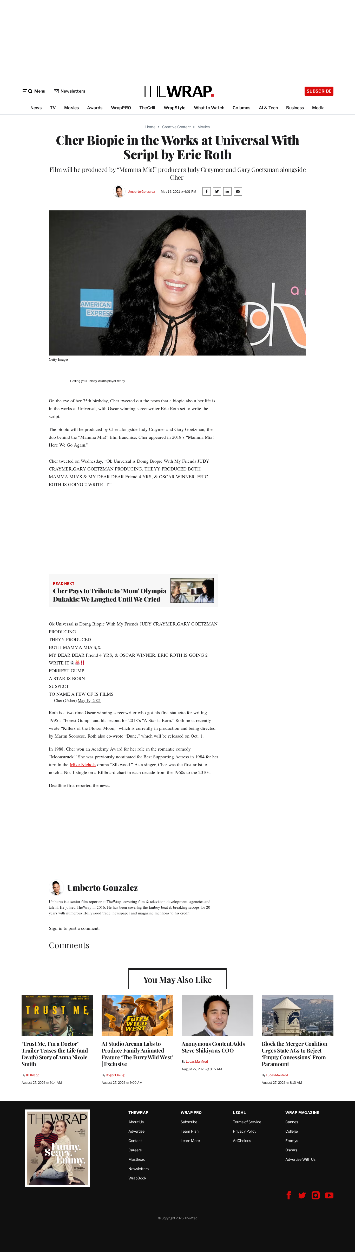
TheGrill (147, 107)
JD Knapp (32, 1075)
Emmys (291, 1140)
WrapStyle (175, 107)
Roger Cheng (115, 1075)
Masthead (136, 1159)
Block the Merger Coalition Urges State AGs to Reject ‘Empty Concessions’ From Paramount (294, 1053)
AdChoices (242, 1140)
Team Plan (190, 1131)
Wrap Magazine (302, 1112)
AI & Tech (268, 107)
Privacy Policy (244, 1131)
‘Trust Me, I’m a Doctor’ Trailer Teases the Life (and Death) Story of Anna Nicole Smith (55, 1053)
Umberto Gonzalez (141, 191)
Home (150, 127)
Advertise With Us (300, 1159)
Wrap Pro (191, 1112)
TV (53, 107)
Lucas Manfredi (197, 1061)
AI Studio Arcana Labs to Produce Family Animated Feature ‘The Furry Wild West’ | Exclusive (137, 1053)
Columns (241, 107)
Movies (71, 107)
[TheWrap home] (177, 91)
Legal (239, 1112)
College (291, 1131)
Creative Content (176, 127)
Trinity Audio (97, 381)
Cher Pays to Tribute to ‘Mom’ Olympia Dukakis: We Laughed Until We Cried (109, 594)
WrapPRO (121, 107)
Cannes (291, 1122)
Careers (135, 1150)
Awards (94, 107)
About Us (136, 1122)
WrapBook (137, 1178)
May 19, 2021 (89, 700)
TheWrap (138, 1112)
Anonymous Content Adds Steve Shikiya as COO (213, 1047)
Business (295, 107)
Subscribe (319, 91)
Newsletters (73, 91)
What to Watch (209, 107)
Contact (135, 1140)
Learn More (190, 1140)
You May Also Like (177, 979)
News (36, 107)
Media (318, 107)
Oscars (291, 1150)
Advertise (136, 1131)
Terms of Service (247, 1122)
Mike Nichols (83, 764)
